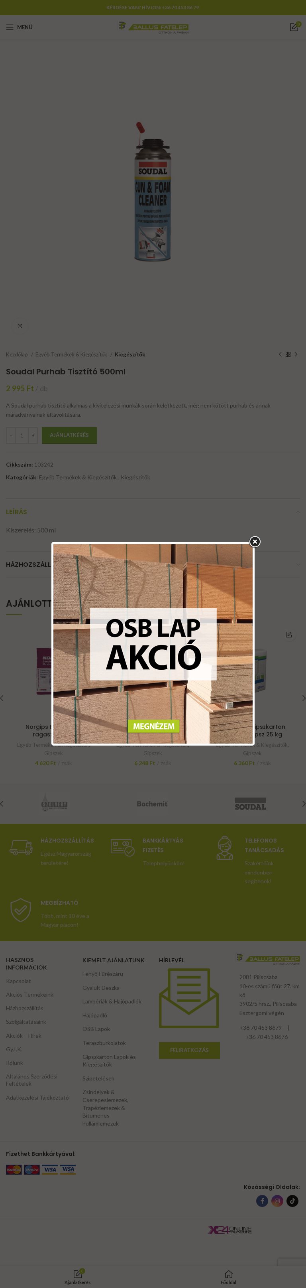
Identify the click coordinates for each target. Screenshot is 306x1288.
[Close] (254, 542)
